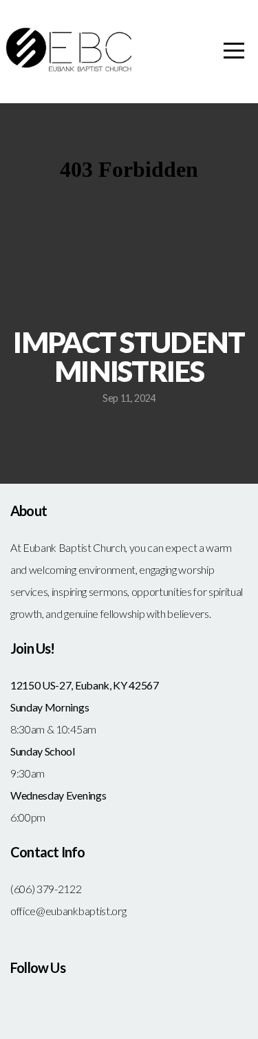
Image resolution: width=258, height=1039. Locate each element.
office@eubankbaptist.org (68, 910)
